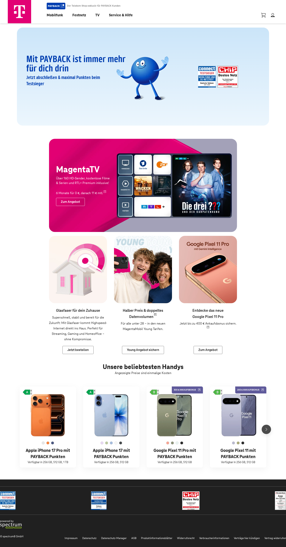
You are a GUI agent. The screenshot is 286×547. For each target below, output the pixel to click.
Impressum (71, 538)
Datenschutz (89, 538)
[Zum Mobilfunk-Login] (272, 15)
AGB (133, 538)
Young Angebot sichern (130, 238)
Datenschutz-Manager (114, 538)
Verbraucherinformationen (214, 538)
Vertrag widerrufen (275, 538)
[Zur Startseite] (19, 11)
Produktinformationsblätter (156, 538)
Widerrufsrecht (186, 538)
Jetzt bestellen (59, 238)
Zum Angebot (188, 238)
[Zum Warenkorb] (263, 15)
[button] (27, 392)
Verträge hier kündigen (247, 538)
